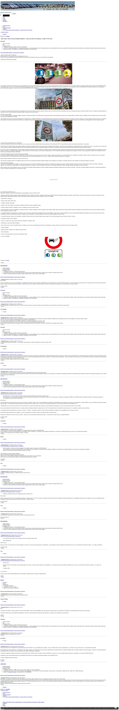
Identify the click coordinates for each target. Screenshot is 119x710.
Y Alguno (14, 671)
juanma (2, 580)
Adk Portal (34, 702)
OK (115, 707)
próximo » (6, 32)
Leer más (2, 708)
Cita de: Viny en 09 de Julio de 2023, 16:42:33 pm (10, 536)
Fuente (7, 260)
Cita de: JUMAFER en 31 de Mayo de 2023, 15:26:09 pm (11, 446)
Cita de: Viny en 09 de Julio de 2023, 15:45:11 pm (10, 491)
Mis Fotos (10, 671)
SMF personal (41, 702)
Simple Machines (18, 702)
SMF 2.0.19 (5, 702)
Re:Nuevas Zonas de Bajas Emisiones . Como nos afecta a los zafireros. (12, 301)
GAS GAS (2, 41)
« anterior (2, 32)
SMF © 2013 (11, 702)
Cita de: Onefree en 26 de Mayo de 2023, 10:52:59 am (11, 393)
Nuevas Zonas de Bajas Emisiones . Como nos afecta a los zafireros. (12, 52)
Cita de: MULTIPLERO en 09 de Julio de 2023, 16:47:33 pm (12, 560)
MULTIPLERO (3, 265)
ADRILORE (3, 663)
